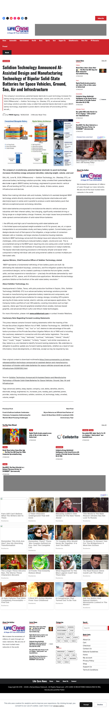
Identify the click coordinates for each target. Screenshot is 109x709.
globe (67, 655)
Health (78, 122)
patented (56, 392)
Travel (83, 109)
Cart (84, 643)
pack (50, 392)
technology (50, 394)
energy (13, 392)
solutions (38, 394)
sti (44, 394)
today (57, 394)
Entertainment (62, 630)
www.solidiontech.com (39, 313)
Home (85, 655)
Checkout (86, 646)
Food (71, 630)
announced (61, 651)
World (67, 662)
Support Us (87, 667)
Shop (85, 664)
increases (33, 392)
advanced (11, 389)
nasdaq (45, 392)
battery (18, 389)
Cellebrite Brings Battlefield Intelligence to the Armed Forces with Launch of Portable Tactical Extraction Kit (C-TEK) (86, 99)
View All (104, 60)
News (68, 637)
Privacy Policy (88, 661)
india (74, 655)
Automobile (6, 61)
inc (28, 392)
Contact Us (87, 649)
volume (5, 397)
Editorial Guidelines (90, 652)
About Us (86, 640)
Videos (78, 65)
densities (53, 389)
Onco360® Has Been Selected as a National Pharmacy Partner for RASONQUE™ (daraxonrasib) (87, 127)
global (59, 655)
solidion (31, 394)
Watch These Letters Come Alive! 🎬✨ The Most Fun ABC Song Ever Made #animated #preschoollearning (86, 71)
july (58, 658)
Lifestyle (78, 109)
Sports (75, 637)
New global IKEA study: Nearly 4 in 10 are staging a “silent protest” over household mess (86, 114)
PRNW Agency (14, 115)
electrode (6, 392)
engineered (21, 392)
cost (42, 389)
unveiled (63, 394)
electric (61, 389)
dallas (47, 389)
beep (24, 389)
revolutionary (22, 394)
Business (71, 627)
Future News (61, 634)
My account (87, 658)
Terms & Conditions (90, 670)
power (63, 392)
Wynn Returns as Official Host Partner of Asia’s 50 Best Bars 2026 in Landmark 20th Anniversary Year (57, 415)
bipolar (29, 389)
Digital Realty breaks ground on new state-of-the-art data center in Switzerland (86, 85)
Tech (77, 80)
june (39, 392)
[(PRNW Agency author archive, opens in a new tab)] (4, 116)
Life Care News (40, 681)
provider (6, 394)
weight (11, 397)
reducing (13, 394)
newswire (73, 658)
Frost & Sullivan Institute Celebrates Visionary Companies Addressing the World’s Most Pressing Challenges (16, 415)
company (36, 389)
